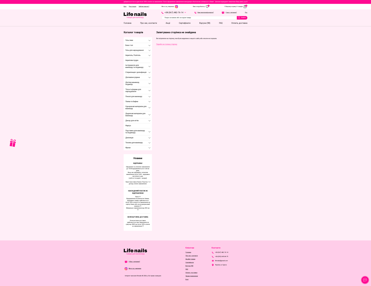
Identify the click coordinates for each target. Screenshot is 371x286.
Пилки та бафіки (131, 101)
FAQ (187, 269)
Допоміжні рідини (132, 77)
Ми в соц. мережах (168, 6)
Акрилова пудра (131, 60)
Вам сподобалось (201, 6)
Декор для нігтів (132, 120)
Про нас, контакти (192, 255)
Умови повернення (192, 276)
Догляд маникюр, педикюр (132, 83)
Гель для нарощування (134, 50)
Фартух (128, 126)
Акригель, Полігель (132, 55)
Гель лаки (129, 40)
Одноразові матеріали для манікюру (135, 107)
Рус (246, 12)
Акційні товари (190, 259)
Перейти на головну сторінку (166, 44)
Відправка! (137, 163)
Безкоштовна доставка (138, 217)
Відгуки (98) (189, 266)
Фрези (128, 148)
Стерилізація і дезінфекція (135, 72)
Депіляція (129, 138)
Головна (188, 252)
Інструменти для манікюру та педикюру (134, 66)
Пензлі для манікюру (133, 96)
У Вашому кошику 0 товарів (235, 6)
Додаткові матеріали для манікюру (135, 114)
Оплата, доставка (191, 272)
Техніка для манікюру (134, 143)
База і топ (129, 45)
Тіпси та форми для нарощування (133, 90)
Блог (187, 279)
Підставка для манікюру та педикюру (135, 132)
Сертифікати (190, 262)
